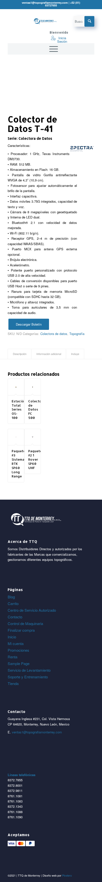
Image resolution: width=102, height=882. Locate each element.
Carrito (13, 603)
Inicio (12, 636)
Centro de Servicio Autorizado (32, 610)
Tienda (13, 683)
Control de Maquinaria (25, 623)
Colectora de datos (53, 333)
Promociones (18, 650)
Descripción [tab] (19, 354)
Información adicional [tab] (48, 354)
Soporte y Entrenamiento (28, 676)
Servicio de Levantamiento (29, 670)
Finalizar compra (21, 630)
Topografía (76, 333)
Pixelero (67, 875)
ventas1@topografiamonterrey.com (37, 732)
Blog (11, 596)
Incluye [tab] (75, 354)
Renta (12, 656)
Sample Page (18, 663)
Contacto (15, 616)
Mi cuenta (16, 643)
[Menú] (51, 49)
